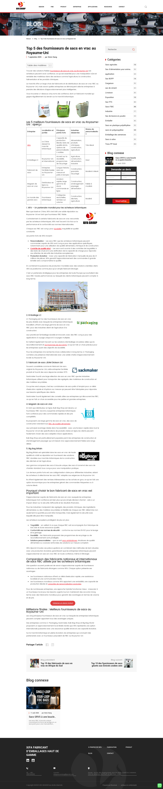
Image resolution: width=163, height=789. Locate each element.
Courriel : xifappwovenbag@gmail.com (63, 774)
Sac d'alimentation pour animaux (120, 69)
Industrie (120, 111)
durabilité (57, 228)
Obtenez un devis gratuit (63, 603)
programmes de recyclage (56, 345)
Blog (35, 39)
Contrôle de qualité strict (40, 248)
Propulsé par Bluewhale (110, 785)
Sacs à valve (120, 139)
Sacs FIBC (120, 106)
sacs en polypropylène (120, 130)
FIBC (52, 7)
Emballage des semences (120, 134)
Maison (28, 39)
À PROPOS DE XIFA (95, 747)
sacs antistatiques (69, 540)
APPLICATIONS (92, 7)
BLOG (90, 753)
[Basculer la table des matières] (49, 65)
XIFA (29, 145)
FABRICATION (111, 747)
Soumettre (121, 201)
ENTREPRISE (77, 7)
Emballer (120, 120)
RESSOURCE (108, 7)
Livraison (120, 92)
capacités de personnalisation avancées (64, 584)
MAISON (41, 7)
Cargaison (120, 83)
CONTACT (122, 7)
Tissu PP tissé (120, 144)
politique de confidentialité (129, 785)
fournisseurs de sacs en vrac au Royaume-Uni (69, 71)
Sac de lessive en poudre (120, 116)
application (120, 74)
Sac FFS (120, 102)
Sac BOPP (120, 78)
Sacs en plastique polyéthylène (120, 125)
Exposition (120, 97)
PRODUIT (63, 7)
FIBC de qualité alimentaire (59, 423)
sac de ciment (120, 88)
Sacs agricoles (120, 64)
